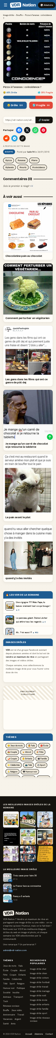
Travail (20, 1014)
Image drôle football (39, 982)
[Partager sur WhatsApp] (35, 130)
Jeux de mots (9, 965)
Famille (6, 979)
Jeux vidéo (16, 1010)
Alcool (23, 970)
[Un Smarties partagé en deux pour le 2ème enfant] (11, 837)
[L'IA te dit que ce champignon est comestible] (28, 837)
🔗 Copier (44, 120)
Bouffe (19, 15)
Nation (23, 5)
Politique (21, 988)
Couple (14, 970)
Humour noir (9, 988)
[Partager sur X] (27, 130)
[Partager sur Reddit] (6, 138)
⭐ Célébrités (13, 765)
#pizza (8, 160)
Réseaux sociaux (11, 1005)
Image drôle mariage (40, 991)
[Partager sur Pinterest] (43, 130)
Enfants (22, 974)
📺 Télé (28, 765)
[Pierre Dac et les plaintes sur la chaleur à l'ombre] (45, 854)
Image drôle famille (39, 1008)
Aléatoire (39, 1034)
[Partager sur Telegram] (14, 138)
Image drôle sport (38, 1013)
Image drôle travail (39, 986)
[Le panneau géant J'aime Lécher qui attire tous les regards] (28, 819)
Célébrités (17, 979)
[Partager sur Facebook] (19, 130)
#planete (9, 167)
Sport (12, 983)
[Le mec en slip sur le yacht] (28, 854)
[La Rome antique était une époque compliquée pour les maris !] (11, 854)
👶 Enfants (27, 758)
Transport (18, 996)
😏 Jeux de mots (15, 745)
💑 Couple (12, 752)
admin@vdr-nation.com (15, 950)
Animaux (7, 996)
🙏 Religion (12, 771)
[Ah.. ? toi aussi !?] (45, 819)
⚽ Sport (41, 765)
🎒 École (44, 745)
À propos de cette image (16, 146)
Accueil (28, 1034)
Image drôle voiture (39, 977)
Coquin (13, 974)
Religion (20, 983)
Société (6, 992)
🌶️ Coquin (12, 758)
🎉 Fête (39, 752)
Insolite (16, 992)
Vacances (7, 1019)
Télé (5, 983)
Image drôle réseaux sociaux (40, 1019)
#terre (34, 160)
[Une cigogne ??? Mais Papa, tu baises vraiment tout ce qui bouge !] (11, 819)
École (5, 970)
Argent (18, 1019)
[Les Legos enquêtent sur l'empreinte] (45, 837)
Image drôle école (38, 1000)
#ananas (22, 160)
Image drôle (8, 15)
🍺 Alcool (26, 752)
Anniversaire (9, 1014)
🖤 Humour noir (30, 771)
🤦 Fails (31, 745)
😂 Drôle (15, 105)
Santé (6, 1023)
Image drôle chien (38, 973)
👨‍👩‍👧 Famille (42, 758)
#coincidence (38, 167)
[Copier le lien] (22, 138)
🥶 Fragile (41, 105)
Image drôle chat (38, 969)
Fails (21, 965)
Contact (49, 1034)
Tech (5, 1001)
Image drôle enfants (39, 1004)
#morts (22, 167)
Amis (13, 1023)
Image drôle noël (38, 995)
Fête (5, 974)
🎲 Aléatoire (46, 5)
